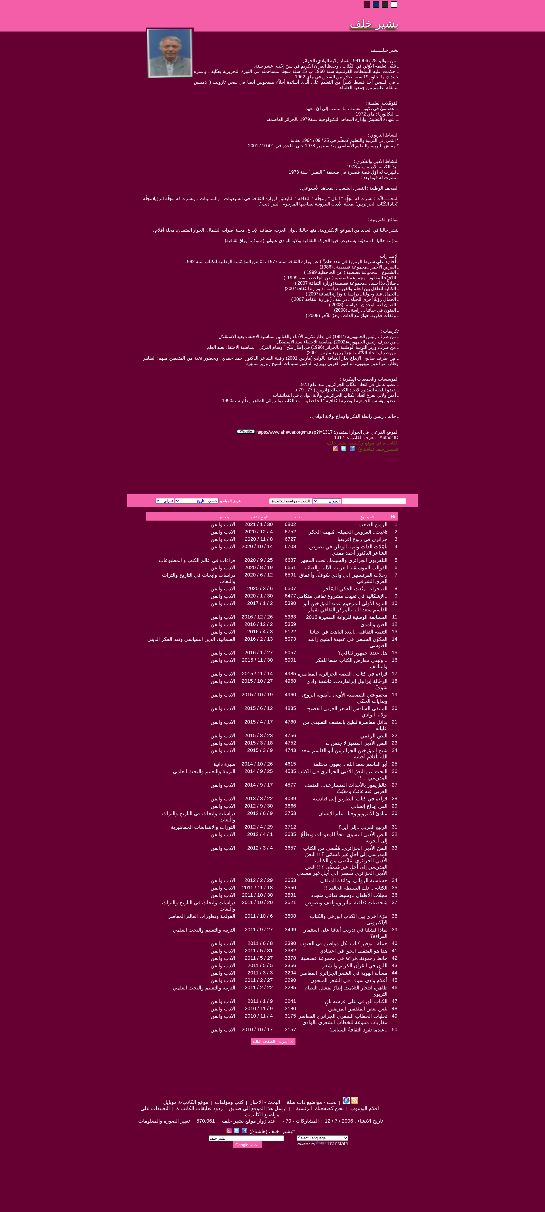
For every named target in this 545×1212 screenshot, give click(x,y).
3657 (290, 848)
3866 (290, 806)
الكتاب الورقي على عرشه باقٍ (356, 1001)
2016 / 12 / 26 (257, 617)
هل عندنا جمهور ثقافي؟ (362, 653)
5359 (290, 624)
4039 (290, 798)
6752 (290, 531)
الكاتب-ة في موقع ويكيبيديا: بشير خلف (363, 443)
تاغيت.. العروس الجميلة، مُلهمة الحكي (347, 532)
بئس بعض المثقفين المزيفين (357, 1009)
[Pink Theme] (367, 4)
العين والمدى (373, 624)
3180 (290, 1008)
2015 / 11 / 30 (257, 660)
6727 (290, 539)
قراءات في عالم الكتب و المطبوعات (197, 560)
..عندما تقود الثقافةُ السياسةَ (358, 1030)
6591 (290, 575)
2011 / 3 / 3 (260, 973)
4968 (290, 681)
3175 (290, 1016)
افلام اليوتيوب (364, 1108)
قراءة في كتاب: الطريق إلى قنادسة (350, 799)
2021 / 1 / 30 (258, 524)
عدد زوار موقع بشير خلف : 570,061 (235, 1121)
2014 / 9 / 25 (258, 771)
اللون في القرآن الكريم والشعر (354, 965)
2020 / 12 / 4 (258, 531)
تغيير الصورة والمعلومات (164, 1121)
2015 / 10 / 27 (257, 681)
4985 (290, 673)
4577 (290, 785)
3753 (290, 813)
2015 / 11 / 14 (257, 673)
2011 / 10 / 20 (257, 902)
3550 (290, 887)
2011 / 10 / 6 (259, 916)
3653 (290, 880)
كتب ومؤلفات (228, 1102)
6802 (290, 524)
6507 (290, 588)
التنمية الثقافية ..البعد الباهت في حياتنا (348, 632)
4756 (290, 735)
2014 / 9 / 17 (258, 785)
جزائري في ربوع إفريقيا (362, 539)
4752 (290, 743)
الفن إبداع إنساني (369, 806)
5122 (290, 631)
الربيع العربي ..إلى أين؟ (362, 827)
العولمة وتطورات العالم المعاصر (201, 916)
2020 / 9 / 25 (258, 560)
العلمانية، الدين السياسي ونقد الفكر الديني (191, 639)
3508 (290, 916)
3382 (290, 950)
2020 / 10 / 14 (257, 546)
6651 (290, 567)
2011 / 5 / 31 (259, 950)
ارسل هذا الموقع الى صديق (258, 1108)
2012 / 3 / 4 (260, 848)
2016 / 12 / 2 (258, 624)
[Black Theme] (385, 4)
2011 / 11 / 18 (257, 887)
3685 (290, 834)
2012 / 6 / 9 (260, 813)
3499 (290, 929)
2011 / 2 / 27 (259, 980)
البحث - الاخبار (264, 1102)
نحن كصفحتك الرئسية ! (318, 1108)
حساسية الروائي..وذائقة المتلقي (353, 880)
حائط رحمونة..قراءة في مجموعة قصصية (344, 958)
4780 (290, 722)
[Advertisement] (204, 473)
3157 (290, 1029)
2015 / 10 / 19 (257, 694)
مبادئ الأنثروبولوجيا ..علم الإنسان (352, 813)
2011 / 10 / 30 (257, 895)
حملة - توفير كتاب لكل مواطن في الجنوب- (342, 943)
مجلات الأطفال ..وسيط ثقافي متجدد (349, 895)
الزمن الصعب (373, 524)
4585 (290, 771)
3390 (290, 943)
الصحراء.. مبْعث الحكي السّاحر (355, 589)
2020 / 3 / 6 (260, 588)
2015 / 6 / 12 (258, 708)
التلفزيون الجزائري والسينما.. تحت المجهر (343, 560)
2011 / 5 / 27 (259, 958)
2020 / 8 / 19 (258, 567)
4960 (290, 694)
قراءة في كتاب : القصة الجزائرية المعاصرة (342, 674)
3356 (290, 965)
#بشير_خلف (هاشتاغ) (378, 449)
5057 (290, 652)
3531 (290, 895)
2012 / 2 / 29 (258, 880)
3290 (290, 980)
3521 (290, 902)
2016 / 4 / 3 (260, 631)
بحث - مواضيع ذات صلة (311, 1102)
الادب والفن (223, 524)
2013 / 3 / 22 (258, 798)
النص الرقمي (373, 736)
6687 (290, 560)
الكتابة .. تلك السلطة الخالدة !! (355, 888)
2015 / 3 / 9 (260, 750)
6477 (290, 596)
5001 (290, 660)
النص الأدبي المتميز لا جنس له (356, 743)
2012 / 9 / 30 (258, 806)
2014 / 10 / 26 (257, 764)
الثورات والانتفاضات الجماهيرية (203, 827)
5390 (290, 603)
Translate (337, 1143)
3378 (290, 958)
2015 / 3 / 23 (258, 735)
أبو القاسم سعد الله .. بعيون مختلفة (350, 764)
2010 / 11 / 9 (259, 1008)
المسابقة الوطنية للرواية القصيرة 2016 (346, 617)
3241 (290, 1001)
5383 (290, 617)
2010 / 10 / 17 (257, 1029)
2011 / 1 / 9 (260, 1001)
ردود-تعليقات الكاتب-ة (199, 1108)
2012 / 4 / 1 (260, 834)
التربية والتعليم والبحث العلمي (204, 771)
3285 (290, 987)
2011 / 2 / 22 (259, 987)
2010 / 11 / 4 (259, 1016)
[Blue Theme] (376, 4)
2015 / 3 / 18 (258, 743)
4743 (290, 750)
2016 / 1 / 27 (258, 652)
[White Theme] (394, 4)
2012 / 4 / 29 (258, 827)
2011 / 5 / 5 (260, 965)
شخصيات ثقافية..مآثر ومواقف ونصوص (346, 902)
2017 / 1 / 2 (260, 603)
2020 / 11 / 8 (259, 539)
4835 (290, 708)
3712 (290, 827)
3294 (290, 973)
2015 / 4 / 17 (258, 722)
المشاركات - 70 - (300, 1121)
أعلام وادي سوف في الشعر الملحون (349, 980)
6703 (290, 546)
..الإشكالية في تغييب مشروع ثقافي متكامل (342, 596)
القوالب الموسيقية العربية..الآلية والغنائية (345, 568)
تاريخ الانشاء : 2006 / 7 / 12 (354, 1121)
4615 (290, 764)
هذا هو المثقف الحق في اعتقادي (353, 951)
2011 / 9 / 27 (259, 929)
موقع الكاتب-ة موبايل (185, 1102)
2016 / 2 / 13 (258, 639)
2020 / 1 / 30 (258, 596)
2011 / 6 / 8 (260, 943)
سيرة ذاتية (224, 764)
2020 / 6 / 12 (258, 575)
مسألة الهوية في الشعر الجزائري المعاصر (343, 973)
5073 (290, 639)
